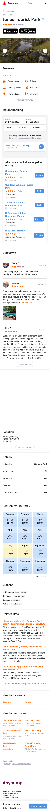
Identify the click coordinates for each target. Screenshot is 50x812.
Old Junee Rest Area (12, 720)
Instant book (37, 806)
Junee (28, 702)
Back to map (9, 11)
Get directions (25, 447)
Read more (27, 302)
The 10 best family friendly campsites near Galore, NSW (23, 648)
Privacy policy (9, 795)
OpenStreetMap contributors (21, 764)
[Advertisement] (25, 398)
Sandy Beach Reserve (9, 744)
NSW (4, 14)
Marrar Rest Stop (33, 730)
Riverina (10, 14)
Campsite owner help (12, 791)
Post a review (25, 364)
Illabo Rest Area (32, 720)
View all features (25, 100)
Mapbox (7, 764)
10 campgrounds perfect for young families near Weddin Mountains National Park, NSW (24, 622)
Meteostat (44, 576)
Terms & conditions (11, 797)
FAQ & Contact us (10, 793)
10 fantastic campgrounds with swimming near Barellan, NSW (23, 667)
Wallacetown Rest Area (11, 732)
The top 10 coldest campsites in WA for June (24, 683)
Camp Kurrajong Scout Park (33, 744)
